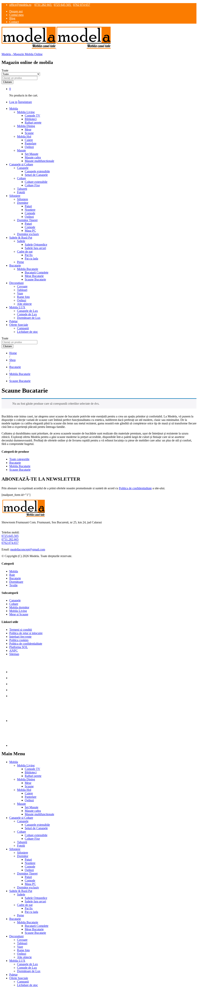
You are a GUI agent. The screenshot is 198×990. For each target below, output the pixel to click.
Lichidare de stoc (27, 331)
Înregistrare (25, 102)
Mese (28, 129)
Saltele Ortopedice (36, 244)
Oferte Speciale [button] (18, 324)
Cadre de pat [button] (24, 251)
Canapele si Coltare (21, 817)
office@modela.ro (20, 4)
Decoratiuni (16, 936)
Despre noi (16, 11)
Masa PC (30, 230)
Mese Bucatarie (34, 276)
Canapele (15, 600)
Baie (12, 574)
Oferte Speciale (18, 978)
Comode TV (32, 115)
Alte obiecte (24, 303)
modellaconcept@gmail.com (27, 549)
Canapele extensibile (37, 171)
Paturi (28, 206)
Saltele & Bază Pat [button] (20, 237)
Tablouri (22, 290)
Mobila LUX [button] (17, 307)
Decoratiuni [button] (16, 283)
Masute (21, 803)
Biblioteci (31, 119)
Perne (20, 262)
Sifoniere (22, 199)
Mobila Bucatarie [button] (27, 269)
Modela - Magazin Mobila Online (22, 54)
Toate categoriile (19, 459)
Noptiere (30, 209)
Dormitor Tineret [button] (27, 220)
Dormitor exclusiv (28, 234)
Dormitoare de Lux (28, 317)
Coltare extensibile (36, 181)
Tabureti (22, 188)
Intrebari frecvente (20, 636)
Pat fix (29, 255)
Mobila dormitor (19, 607)
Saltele (21, 894)
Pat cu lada (31, 258)
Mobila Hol (24, 789)
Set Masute (31, 154)
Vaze (20, 293)
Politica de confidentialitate (135, 488)
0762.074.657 (10, 542)
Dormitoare (16, 581)
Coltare (13, 604)
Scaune (29, 133)
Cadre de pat (24, 905)
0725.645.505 (10, 536)
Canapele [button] (22, 167)
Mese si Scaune (18, 614)
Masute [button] (21, 150)
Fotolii (21, 192)
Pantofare (30, 143)
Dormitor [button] (22, 202)
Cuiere (29, 140)
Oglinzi (29, 147)
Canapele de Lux (27, 310)
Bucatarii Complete (36, 272)
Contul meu (16, 14)
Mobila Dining (26, 779)
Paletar (13, 321)
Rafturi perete (33, 122)
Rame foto (23, 296)
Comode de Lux (27, 314)
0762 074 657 (81, 4)
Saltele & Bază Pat (20, 891)
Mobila (13, 571)
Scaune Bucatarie (35, 279)
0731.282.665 (10, 539)
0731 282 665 (43, 4)
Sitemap (14, 654)
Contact (14, 21)
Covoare (22, 286)
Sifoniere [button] (14, 195)
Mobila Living (18, 610)
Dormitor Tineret (27, 873)
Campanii (23, 328)
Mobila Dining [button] (26, 126)
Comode (30, 213)
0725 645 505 (63, 4)
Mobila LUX (17, 960)
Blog (12, 18)
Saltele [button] (21, 241)
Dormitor (22, 856)
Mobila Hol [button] (24, 136)
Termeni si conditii (20, 629)
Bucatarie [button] (15, 265)
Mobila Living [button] (26, 112)
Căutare (7, 82)
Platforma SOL (18, 647)
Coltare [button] (21, 178)
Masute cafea (33, 157)
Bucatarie (15, 462)
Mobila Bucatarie (19, 466)
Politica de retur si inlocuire (26, 633)
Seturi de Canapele (36, 174)
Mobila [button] (13, 108)
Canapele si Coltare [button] (21, 164)
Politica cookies (18, 640)
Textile (13, 585)
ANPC (13, 650)
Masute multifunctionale (39, 161)
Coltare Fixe (32, 185)
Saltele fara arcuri (35, 248)
